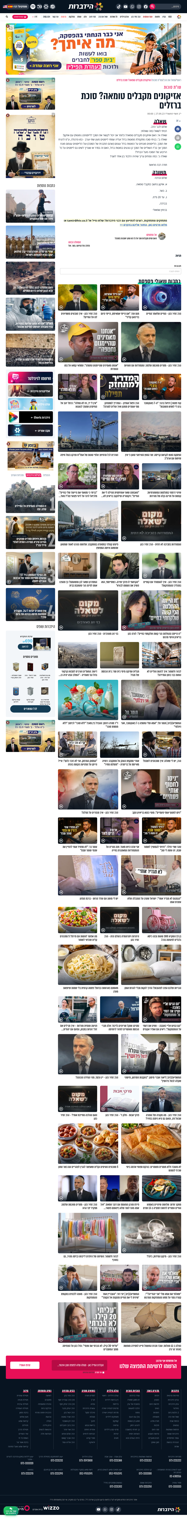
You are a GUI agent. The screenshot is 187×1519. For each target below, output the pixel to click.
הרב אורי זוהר (69, 1429)
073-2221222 (175, 1460)
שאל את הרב (103, 16)
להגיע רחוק (135, 1425)
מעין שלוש (24, 1416)
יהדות (157, 1395)
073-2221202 (116, 1486)
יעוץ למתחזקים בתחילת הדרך (51, 1456)
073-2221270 (27, 1473)
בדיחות (115, 1404)
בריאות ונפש (90, 1425)
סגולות (92, 1416)
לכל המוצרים (30, 709)
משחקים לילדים (112, 1416)
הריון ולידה (47, 1425)
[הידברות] (85, 6)
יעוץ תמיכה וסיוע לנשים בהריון (110, 1469)
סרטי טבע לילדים (111, 1429)
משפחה (156, 1416)
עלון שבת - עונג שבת (113, 1456)
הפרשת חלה (46, 1433)
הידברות (175, 1390)
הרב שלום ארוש (68, 1433)
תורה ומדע (154, 1421)
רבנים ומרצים (68, 1390)
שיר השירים (23, 1433)
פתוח (137, 1412)
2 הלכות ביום (173, 1412)
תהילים (25, 1425)
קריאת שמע (23, 1421)
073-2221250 (145, 1486)
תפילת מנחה (23, 1399)
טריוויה (115, 1425)
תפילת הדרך (23, 1429)
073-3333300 (145, 1473)
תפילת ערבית (22, 1404)
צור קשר (55, 16)
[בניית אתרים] (51, 1509)
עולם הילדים (124, 16)
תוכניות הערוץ (133, 1390)
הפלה (48, 1421)
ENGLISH (46, 16)
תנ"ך (93, 1399)
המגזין (156, 1399)
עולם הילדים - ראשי (110, 1395)
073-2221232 (57, 1460)
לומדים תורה (90, 1395)
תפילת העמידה (22, 1408)
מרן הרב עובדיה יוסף (66, 1399)
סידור (25, 1390)
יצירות (116, 1433)
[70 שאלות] (39, 7)
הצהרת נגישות (173, 1442)
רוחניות (156, 1412)
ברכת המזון (23, 1412)
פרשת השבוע (153, 1433)
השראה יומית (134, 1433)
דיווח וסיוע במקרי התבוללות (81, 1469)
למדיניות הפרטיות (89, 1372)
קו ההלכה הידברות (144, 1469)
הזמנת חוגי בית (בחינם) (53, 1469)
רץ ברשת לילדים (111, 1399)
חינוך (93, 1421)
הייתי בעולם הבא (133, 1438)
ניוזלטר (176, 1408)
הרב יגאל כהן (69, 1412)
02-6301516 (175, 1476)
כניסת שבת (174, 1421)
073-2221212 (146, 1460)
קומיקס (115, 1421)
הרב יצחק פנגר (68, 1408)
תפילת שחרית (22, 1395)
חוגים (116, 1438)
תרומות (63, 16)
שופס (79, 16)
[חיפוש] (152, 7)
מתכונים (48, 1399)
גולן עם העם (134, 1416)
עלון (85, 16)
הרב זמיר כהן (136, 16)
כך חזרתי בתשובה (132, 1429)
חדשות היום (154, 1404)
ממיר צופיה (176, 1482)
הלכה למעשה (134, 1408)
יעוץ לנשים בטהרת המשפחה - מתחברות (168, 1471)
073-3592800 (85, 1460)
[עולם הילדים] (53, 7)
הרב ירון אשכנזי (68, 1421)
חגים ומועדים (153, 1438)
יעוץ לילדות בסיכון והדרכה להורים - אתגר (20, 1458)
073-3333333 (175, 1486)
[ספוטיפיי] (33, 7)
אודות (176, 1446)
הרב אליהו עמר (68, 1442)
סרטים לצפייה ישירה (110, 1408)
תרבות (156, 1425)
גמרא (93, 1404)
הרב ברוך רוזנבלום (67, 1425)
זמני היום (92, 16)
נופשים (176, 1425)
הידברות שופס (173, 1433)
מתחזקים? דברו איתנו (17, 6)
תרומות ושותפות (172, 1429)
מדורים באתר (153, 1390)
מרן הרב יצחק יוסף (67, 1404)
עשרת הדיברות (89, 1408)
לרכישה (25, 647)
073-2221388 (116, 1460)
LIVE (35, 16)
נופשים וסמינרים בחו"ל (113, 1482)
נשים (157, 1408)
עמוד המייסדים (173, 1438)
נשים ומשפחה (44, 1390)
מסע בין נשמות (134, 1421)
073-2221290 (56, 1473)
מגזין (164, 16)
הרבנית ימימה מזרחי (43, 1412)
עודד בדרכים (135, 1395)
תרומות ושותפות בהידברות (141, 1456)
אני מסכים (92, 1372)
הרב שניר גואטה (68, 1416)
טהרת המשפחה (44, 1404)
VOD (170, 16)
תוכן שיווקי (155, 1442)
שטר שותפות (147, 16)
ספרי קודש (90, 1438)
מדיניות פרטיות (173, 1395)
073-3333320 (27, 1463)
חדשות (157, 16)
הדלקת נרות (46, 1408)
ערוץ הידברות (173, 1399)
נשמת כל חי (23, 1438)
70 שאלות (113, 16)
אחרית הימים (89, 1429)
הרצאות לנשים (45, 1429)
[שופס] (46, 7)
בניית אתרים (38, 1509)
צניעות (48, 1416)
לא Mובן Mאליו (134, 1399)
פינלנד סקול (90, 1412)
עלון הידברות (173, 1404)
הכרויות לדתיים (89, 1433)
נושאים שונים (88, 1390)
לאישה (48, 1395)
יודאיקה (92, 1442)
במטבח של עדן (133, 1404)
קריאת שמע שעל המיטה (18, 1446)
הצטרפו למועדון (18, 17)
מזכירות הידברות (174, 1456)
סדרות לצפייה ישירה (110, 1412)
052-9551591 (115, 1473)
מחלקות (72, 16)
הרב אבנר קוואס (68, 1438)
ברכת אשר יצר (22, 1442)
